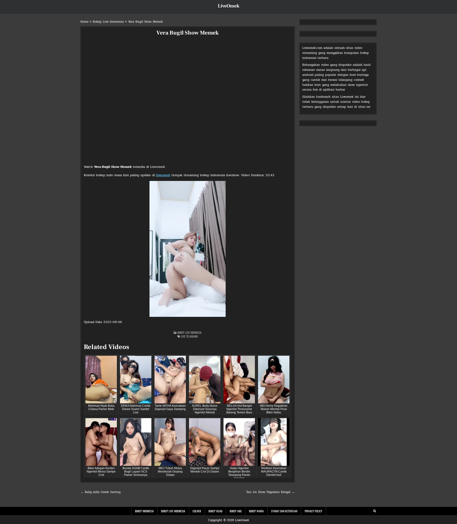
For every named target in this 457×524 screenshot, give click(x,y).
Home (84, 21)
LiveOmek (228, 6)
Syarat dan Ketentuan (284, 511)
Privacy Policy (313, 511)
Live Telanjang (189, 336)
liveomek (163, 175)
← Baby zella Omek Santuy (100, 492)
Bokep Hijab (215, 511)
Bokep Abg (236, 511)
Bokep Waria (256, 511)
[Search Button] (374, 511)
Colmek (197, 511)
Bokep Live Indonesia (108, 21)
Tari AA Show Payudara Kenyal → (270, 492)
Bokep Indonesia (144, 511)
